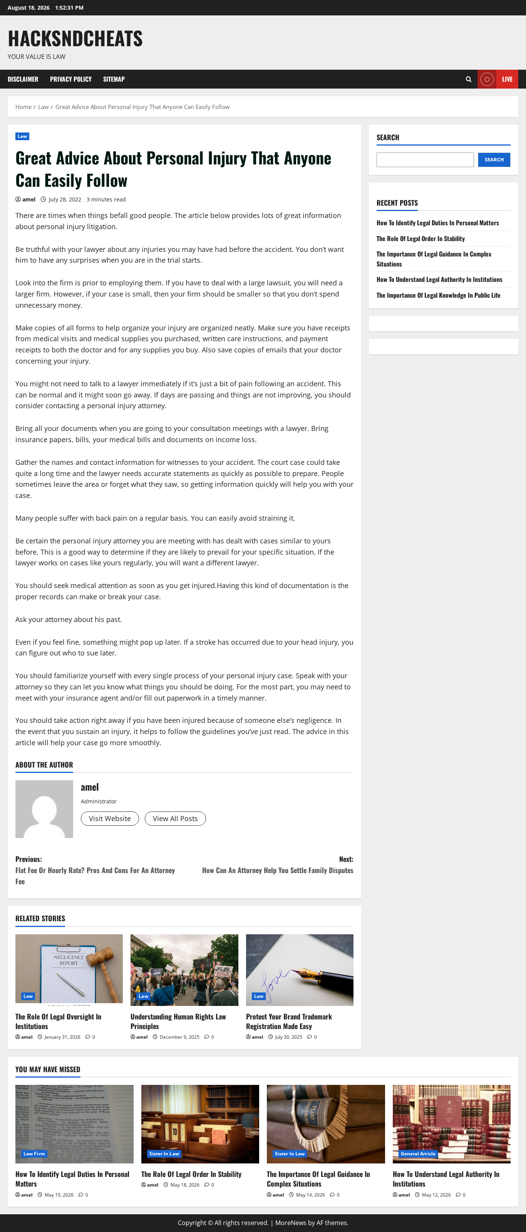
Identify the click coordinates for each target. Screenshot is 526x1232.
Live (507, 78)
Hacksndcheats (75, 37)
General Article (418, 1153)
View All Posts (175, 818)
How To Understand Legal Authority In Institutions (440, 279)
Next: (277, 864)
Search (388, 137)
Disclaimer (23, 79)
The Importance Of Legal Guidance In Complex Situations (318, 1178)
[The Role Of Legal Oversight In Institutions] (69, 970)
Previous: (95, 870)
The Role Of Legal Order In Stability (421, 238)
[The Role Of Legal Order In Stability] (200, 1124)
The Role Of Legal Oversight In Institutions (58, 1021)
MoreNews (291, 1223)
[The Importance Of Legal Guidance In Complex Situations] (326, 1124)
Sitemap (114, 79)
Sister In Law (164, 1153)
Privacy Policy (71, 79)
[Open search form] (469, 79)
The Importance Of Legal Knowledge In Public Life (439, 295)
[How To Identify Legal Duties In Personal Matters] (74, 1124)
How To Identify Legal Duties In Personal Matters (438, 222)
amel (28, 199)
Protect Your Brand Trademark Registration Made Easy (289, 1021)
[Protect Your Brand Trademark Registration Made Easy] (299, 970)
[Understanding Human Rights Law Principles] (184, 970)
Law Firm (34, 1153)
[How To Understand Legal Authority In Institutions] (452, 1124)
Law (22, 136)
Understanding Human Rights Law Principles (178, 1021)
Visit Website (110, 818)
